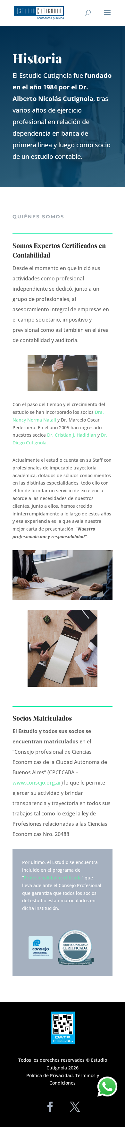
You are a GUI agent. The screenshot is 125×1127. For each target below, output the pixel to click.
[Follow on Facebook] (50, 1106)
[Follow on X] (75, 1106)
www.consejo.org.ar (37, 782)
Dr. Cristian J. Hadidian (71, 435)
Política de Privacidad (49, 1075)
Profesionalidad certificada (53, 878)
